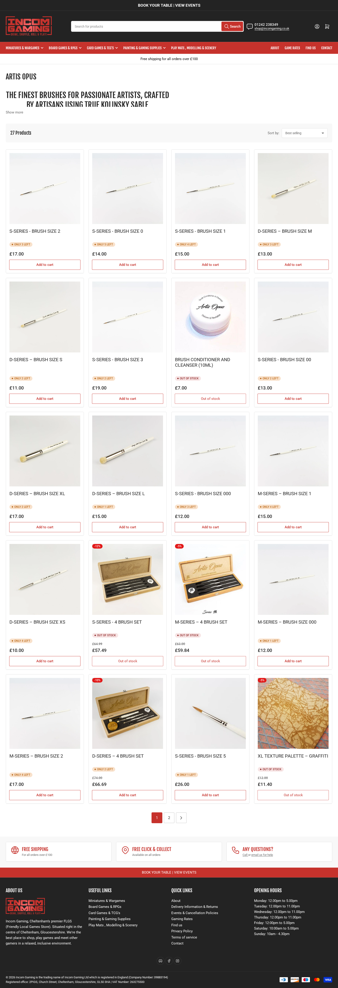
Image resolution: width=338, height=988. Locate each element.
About (275, 48)
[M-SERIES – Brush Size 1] (293, 451)
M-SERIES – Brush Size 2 (36, 756)
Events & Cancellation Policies (194, 913)
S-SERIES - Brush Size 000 (203, 493)
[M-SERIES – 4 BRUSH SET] (210, 579)
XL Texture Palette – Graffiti (293, 756)
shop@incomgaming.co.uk (272, 28)
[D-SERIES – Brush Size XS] (44, 579)
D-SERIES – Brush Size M (285, 231)
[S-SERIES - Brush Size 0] (127, 188)
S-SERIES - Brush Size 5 (200, 756)
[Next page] (181, 818)
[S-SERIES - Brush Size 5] (210, 713)
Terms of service (184, 937)
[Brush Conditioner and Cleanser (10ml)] (210, 317)
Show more (14, 112)
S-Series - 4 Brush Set (117, 622)
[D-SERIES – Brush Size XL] (44, 451)
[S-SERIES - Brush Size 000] (210, 451)
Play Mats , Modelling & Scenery (193, 48)
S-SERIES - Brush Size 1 (200, 231)
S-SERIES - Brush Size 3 (117, 359)
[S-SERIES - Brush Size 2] (44, 188)
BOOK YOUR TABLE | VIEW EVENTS (169, 5)
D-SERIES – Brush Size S (35, 359)
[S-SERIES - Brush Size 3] (127, 317)
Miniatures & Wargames (22, 48)
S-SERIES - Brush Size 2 (34, 231)
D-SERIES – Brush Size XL (37, 493)
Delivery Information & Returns (194, 907)
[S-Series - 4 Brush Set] (127, 579)
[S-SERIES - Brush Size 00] (293, 317)
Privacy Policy (182, 931)
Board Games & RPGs (63, 48)
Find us (311, 48)
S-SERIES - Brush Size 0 (117, 231)
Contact (326, 48)
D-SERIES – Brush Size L (118, 493)
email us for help (262, 855)
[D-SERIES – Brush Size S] (44, 317)
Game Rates (292, 48)
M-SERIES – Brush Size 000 (287, 622)
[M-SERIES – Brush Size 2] (44, 713)
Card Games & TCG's (100, 48)
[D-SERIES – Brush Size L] (127, 451)
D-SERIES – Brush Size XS (37, 622)
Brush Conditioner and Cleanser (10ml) (202, 362)
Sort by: (273, 133)
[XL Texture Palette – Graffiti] (293, 713)
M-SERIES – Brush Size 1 (284, 493)
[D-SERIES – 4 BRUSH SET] (127, 713)
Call (245, 855)
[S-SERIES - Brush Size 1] (210, 188)
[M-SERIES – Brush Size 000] (293, 579)
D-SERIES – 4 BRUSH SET (118, 756)
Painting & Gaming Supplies (142, 48)
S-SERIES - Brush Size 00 (284, 359)
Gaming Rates (182, 919)
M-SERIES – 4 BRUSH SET (201, 622)
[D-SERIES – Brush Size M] (293, 188)
